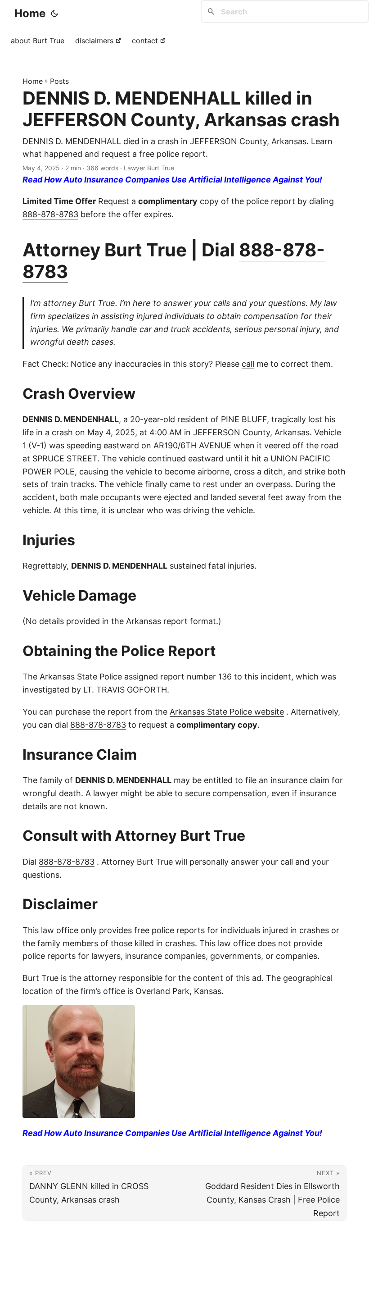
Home (29, 13)
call (248, 364)
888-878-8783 (50, 214)
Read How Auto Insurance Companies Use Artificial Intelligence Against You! (172, 179)
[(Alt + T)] (54, 13)
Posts (59, 81)
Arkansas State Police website (227, 711)
